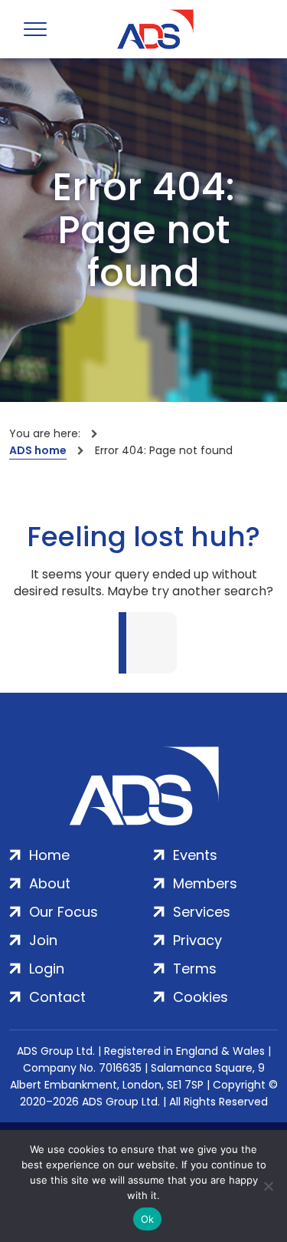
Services (201, 911)
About (49, 883)
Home (49, 855)
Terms (195, 968)
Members (205, 883)
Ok (148, 1219)
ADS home (38, 450)
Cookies (200, 996)
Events (195, 855)
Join (43, 940)
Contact (57, 996)
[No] (268, 1186)
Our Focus (63, 911)
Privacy (197, 940)
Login (46, 968)
